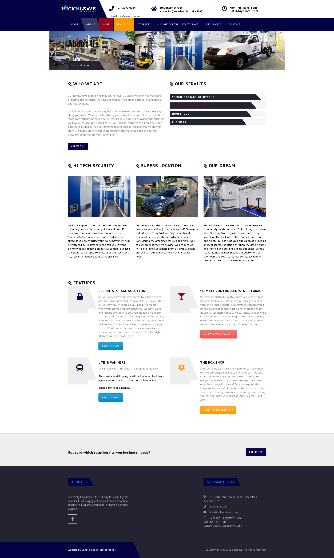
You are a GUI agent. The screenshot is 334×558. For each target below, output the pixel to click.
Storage (144, 24)
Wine (106, 24)
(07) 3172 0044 (218, 506)
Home (75, 24)
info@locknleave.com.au (224, 512)
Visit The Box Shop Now (218, 409)
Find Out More (110, 346)
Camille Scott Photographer (98, 549)
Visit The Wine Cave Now (219, 334)
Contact (234, 24)
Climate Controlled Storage (178, 24)
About (90, 24)
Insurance (213, 24)
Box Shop (123, 24)
